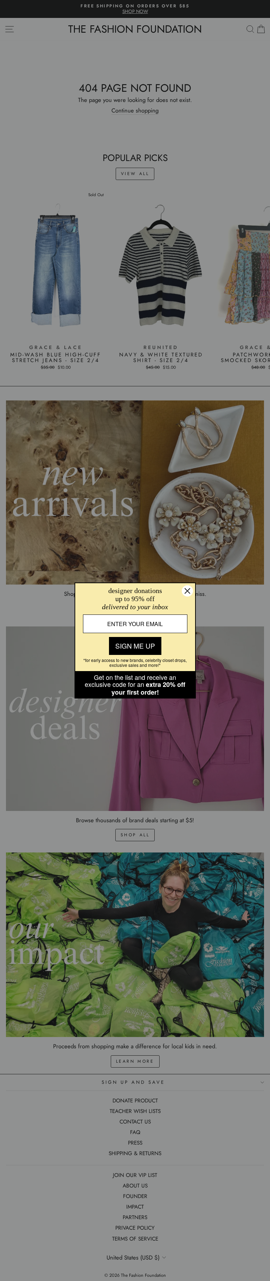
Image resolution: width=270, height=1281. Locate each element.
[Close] (187, 590)
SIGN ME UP (135, 645)
